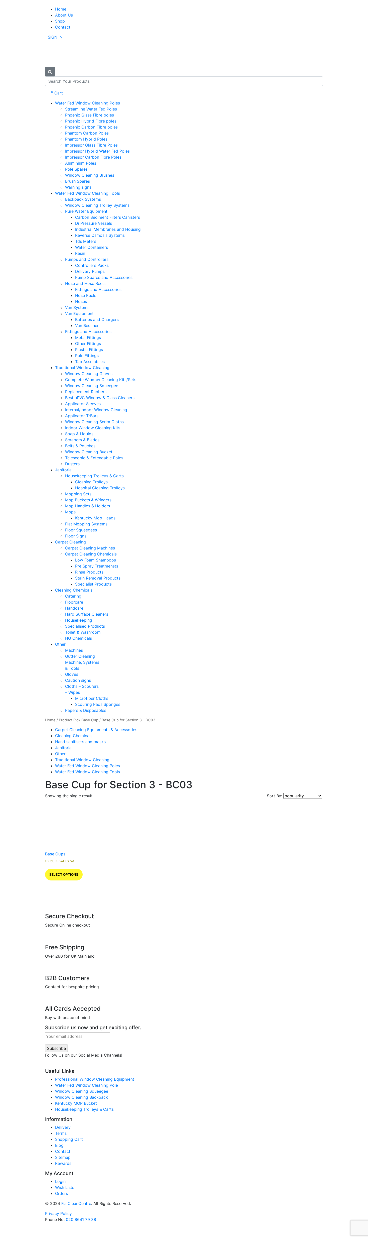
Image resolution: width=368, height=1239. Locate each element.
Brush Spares (77, 181)
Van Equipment (79, 313)
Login (60, 1181)
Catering (73, 596)
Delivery (63, 1127)
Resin (80, 253)
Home (60, 9)
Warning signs (78, 187)
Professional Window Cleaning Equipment (94, 1079)
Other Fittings (88, 343)
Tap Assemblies (90, 361)
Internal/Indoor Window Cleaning (96, 409)
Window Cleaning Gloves (88, 373)
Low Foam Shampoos (95, 559)
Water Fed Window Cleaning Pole (86, 1085)
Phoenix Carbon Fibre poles (91, 127)
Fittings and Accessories (98, 289)
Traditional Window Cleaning (82, 367)
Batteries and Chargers (97, 319)
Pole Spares (76, 169)
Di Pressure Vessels (93, 223)
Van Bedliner (87, 325)
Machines (74, 650)
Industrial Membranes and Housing (108, 229)
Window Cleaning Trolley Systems (97, 205)
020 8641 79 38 (81, 1219)
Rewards (63, 1163)
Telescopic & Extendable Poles (94, 457)
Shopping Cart (69, 1139)
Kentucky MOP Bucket (76, 1103)
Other (60, 644)
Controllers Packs (92, 265)
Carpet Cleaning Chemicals (91, 553)
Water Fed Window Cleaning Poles (87, 102)
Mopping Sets (78, 493)
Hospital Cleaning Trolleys (100, 487)
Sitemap (63, 1157)
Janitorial (64, 469)
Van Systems (77, 307)
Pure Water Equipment (86, 211)
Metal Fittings (88, 337)
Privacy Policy (58, 1213)
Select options (63, 874)
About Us (64, 15)
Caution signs (78, 680)
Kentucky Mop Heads (95, 517)
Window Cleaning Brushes (89, 175)
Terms (61, 1133)
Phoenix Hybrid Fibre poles (90, 121)
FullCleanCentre (76, 1203)
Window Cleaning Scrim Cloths (94, 421)
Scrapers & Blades (82, 439)
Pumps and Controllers (86, 259)
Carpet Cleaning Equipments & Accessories (96, 729)
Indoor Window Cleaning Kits (92, 427)
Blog (59, 1145)
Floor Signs (75, 535)
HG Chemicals (78, 638)
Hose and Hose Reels (85, 283)
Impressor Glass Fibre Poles (91, 145)
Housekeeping (78, 620)
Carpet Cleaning (70, 541)
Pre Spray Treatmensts (96, 566)
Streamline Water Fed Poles (91, 108)
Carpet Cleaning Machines (90, 547)
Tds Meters (85, 241)
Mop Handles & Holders (87, 505)
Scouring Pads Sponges (97, 704)
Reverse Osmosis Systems (100, 235)
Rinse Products (89, 572)
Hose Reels (85, 295)
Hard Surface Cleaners (86, 614)
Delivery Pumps (90, 271)
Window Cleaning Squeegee (91, 385)
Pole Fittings (87, 355)
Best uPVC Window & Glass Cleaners (99, 397)
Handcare (74, 608)
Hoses (81, 301)
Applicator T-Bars (81, 415)
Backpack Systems (83, 199)
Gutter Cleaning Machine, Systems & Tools (82, 662)
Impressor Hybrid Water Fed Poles (97, 151)
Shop (60, 21)
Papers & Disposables (85, 710)
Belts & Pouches (80, 445)
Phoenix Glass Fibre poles (89, 115)
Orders (61, 1193)
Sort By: (275, 795)
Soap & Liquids (79, 433)
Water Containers (91, 247)
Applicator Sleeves (83, 403)
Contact (62, 27)
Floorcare (74, 602)
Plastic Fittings (89, 349)
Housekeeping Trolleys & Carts (94, 475)
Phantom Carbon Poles (87, 133)
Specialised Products (85, 626)
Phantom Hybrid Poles (86, 139)
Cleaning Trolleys (91, 481)
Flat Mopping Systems (86, 523)
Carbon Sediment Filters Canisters (107, 217)
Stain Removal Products (97, 578)
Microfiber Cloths (91, 698)
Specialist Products (93, 584)
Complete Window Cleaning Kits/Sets (100, 379)
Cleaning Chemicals (73, 590)
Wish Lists (64, 1187)
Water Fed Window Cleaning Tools (87, 193)
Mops (70, 511)
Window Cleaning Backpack (81, 1097)
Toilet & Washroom (83, 632)
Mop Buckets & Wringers (88, 499)
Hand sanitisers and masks (80, 741)
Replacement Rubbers (85, 391)
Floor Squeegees (81, 529)
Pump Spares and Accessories (103, 277)
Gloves (71, 674)
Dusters (72, 463)
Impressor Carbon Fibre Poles (93, 157)
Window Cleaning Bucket (88, 451)
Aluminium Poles (80, 163)
